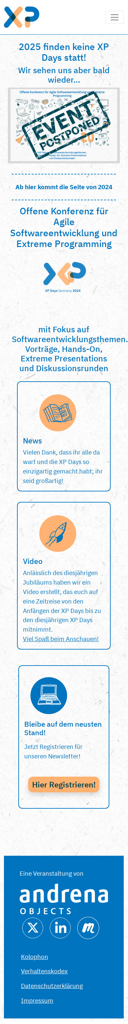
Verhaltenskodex (44, 971)
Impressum (37, 1000)
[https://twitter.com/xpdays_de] (33, 927)
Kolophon (34, 956)
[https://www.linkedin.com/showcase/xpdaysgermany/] (60, 927)
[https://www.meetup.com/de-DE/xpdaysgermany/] (88, 927)
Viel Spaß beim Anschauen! (61, 639)
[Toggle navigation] (114, 17)
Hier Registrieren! (64, 784)
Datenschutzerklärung (52, 986)
